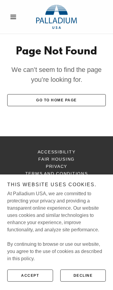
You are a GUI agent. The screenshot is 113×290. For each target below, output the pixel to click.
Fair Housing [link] (56, 159)
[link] (56, 17)
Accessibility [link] (57, 152)
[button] (14, 17)
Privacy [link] (56, 166)
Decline (83, 275)
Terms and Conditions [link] (56, 173)
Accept (30, 275)
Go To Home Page (56, 100)
